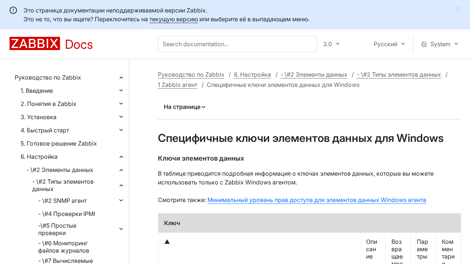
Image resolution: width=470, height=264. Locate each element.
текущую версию (173, 19)
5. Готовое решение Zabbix (59, 143)
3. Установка (39, 117)
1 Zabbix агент (177, 84)
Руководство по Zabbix (48, 77)
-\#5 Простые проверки (57, 229)
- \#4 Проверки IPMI (66, 213)
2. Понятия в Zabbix (48, 103)
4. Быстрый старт (45, 130)
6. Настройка (39, 156)
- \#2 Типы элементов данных (63, 185)
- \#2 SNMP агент (62, 200)
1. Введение (37, 90)
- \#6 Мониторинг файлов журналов (63, 246)
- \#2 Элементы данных (59, 169)
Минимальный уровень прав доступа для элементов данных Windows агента (316, 199)
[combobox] (239, 44)
